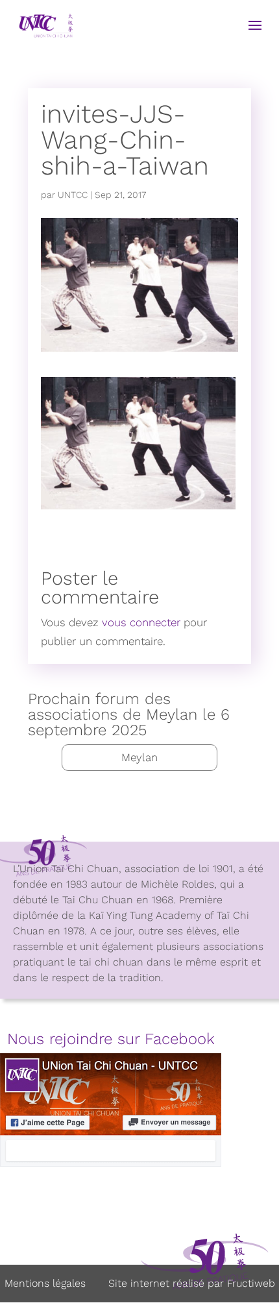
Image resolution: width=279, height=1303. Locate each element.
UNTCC (73, 194)
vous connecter (141, 622)
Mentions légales (45, 1283)
